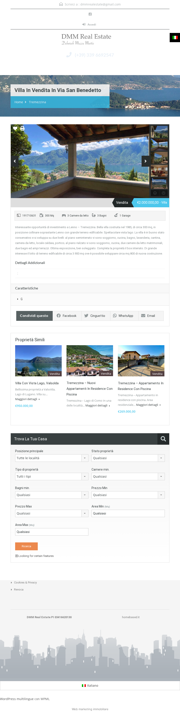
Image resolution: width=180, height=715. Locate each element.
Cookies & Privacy (25, 582)
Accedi (91, 24)
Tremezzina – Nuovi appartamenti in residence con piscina (90, 388)
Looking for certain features (36, 556)
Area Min (101, 506)
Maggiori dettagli (26, 399)
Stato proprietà (102, 451)
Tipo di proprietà (26, 469)
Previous (14, 161)
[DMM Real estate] (90, 40)
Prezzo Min (99, 488)
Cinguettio (97, 316)
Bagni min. (22, 488)
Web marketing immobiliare (90, 709)
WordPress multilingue (17, 699)
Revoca (18, 589)
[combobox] (51, 458)
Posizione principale (29, 451)
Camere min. (100, 469)
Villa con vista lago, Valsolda (37, 383)
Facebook (69, 316)
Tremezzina (37, 102)
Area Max (24, 525)
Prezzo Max (23, 506)
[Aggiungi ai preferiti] (15, 130)
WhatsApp (126, 316)
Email (151, 316)
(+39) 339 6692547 (94, 55)
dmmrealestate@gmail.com (100, 4)
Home (18, 102)
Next (145, 161)
